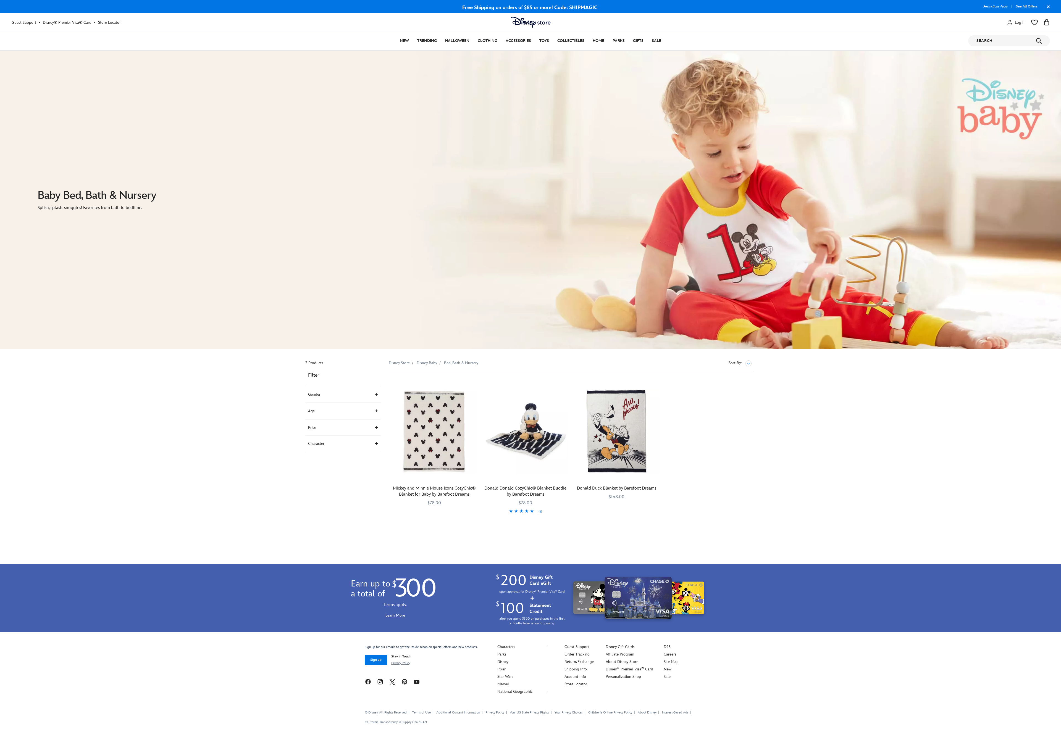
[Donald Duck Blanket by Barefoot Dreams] (617, 431)
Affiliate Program (620, 654)
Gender (314, 394)
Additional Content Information (458, 712)
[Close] (1047, 9)
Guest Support (24, 22)
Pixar (501, 669)
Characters (506, 646)
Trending (427, 40)
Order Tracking (577, 654)
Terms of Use (421, 712)
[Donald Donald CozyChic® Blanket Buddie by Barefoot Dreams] (525, 431)
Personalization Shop (623, 676)
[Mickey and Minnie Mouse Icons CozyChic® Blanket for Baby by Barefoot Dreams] (434, 431)
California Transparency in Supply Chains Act (396, 722)
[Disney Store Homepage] (531, 22)
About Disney (647, 712)
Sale (656, 40)
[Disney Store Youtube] (416, 681)
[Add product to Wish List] (473, 383)
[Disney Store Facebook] (368, 681)
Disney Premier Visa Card (629, 669)
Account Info (575, 676)
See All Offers (1027, 6)
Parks (619, 40)
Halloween (457, 40)
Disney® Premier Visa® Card (67, 22)
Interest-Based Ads (675, 712)
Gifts (638, 40)
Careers (670, 654)
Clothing (487, 40)
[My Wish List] (1034, 22)
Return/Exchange (579, 661)
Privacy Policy (400, 663)
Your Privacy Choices (569, 713)
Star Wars (505, 676)
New (404, 40)
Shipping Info (575, 669)
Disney (502, 661)
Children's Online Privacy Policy (610, 712)
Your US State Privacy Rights (529, 712)
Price (312, 427)
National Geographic (514, 691)
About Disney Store (622, 661)
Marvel (503, 684)
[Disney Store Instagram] (380, 681)
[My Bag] (1046, 22)
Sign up (376, 660)
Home (598, 40)
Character (316, 443)
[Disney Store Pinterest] (404, 681)
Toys (544, 40)
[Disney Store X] (392, 681)
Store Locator (109, 22)
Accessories (518, 40)
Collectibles (570, 40)
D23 (667, 646)
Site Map (671, 661)
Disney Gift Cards (620, 646)
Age (311, 411)
